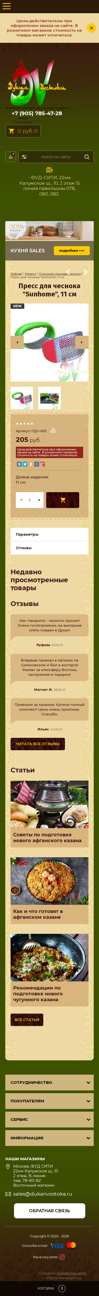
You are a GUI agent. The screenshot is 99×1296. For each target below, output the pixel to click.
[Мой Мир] (36, 464)
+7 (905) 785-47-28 (37, 113)
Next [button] (81, 342)
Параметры (27, 534)
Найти (87, 157)
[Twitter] (25, 464)
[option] (49, 342)
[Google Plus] (42, 464)
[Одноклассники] (31, 464)
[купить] (62, 500)
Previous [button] (17, 342)
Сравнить (53, 430)
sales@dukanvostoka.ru (42, 1194)
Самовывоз (23, 122)
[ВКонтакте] (19, 464)
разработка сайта (71, 1273)
